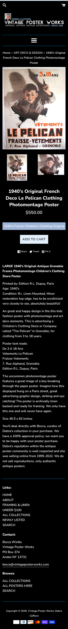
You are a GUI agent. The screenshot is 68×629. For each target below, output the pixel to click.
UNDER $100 (11, 510)
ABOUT (8, 500)
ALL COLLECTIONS (16, 515)
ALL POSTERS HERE (17, 586)
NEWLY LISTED (13, 520)
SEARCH (8, 525)
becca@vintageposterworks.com (25, 564)
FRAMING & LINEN (16, 505)
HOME (7, 495)
